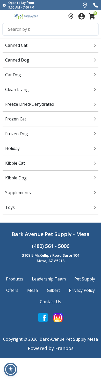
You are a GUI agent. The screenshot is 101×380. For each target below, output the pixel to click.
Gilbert (53, 290)
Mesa (32, 290)
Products (14, 279)
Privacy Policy (82, 290)
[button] (10, 369)
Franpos (64, 348)
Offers (12, 290)
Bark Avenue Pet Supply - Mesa (51, 234)
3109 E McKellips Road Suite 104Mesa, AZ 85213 (50, 258)
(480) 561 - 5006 (50, 245)
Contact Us (50, 302)
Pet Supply (84, 279)
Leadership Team (49, 279)
